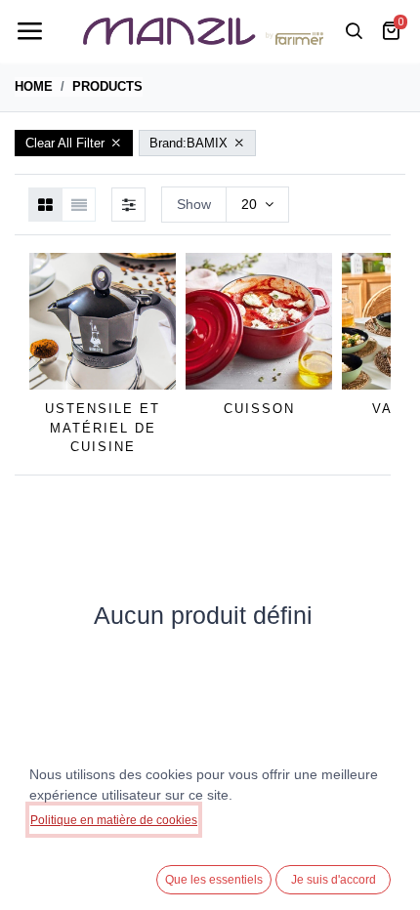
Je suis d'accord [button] (333, 880)
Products (107, 86)
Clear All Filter (65, 143)
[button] (381, 355)
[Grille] (45, 204)
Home (34, 86)
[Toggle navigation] (29, 31)
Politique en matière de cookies (113, 820)
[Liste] (79, 204)
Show (194, 204)
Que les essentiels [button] (214, 880)
